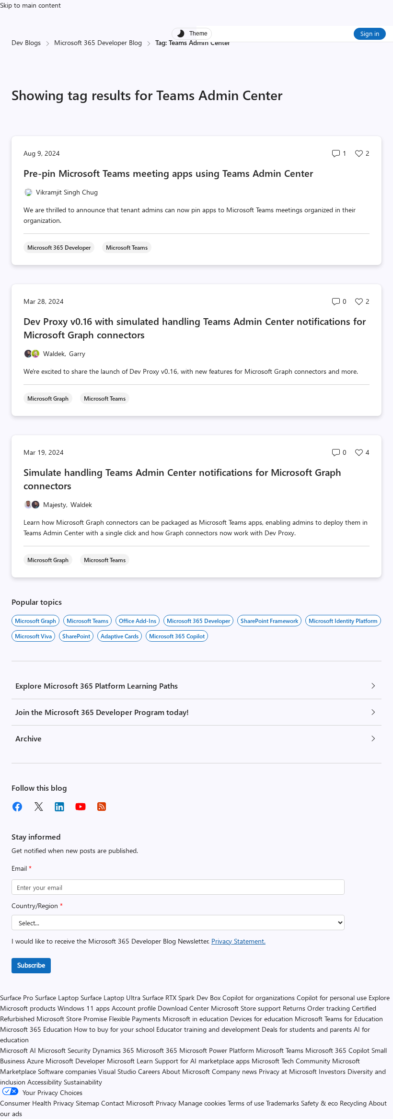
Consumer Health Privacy (37, 1102)
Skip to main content (30, 5)
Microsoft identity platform (343, 620)
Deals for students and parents (307, 1029)
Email (22, 868)
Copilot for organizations (258, 997)
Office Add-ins (137, 620)
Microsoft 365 (156, 1050)
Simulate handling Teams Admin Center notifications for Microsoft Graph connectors (182, 478)
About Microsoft (186, 1071)
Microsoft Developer (75, 1060)
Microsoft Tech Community (291, 1060)
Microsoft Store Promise (71, 1018)
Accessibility (44, 1081)
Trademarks (282, 1102)
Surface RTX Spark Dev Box (181, 997)
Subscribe (31, 964)
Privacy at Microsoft (288, 1071)
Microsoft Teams (87, 620)
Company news (234, 1071)
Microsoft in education (195, 1018)
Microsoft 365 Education (36, 1029)
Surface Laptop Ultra (110, 997)
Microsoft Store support (246, 1008)
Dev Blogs (26, 42)
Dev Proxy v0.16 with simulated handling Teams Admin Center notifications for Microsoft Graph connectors (194, 327)
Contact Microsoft (127, 1102)
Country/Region (37, 905)
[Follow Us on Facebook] (17, 806)
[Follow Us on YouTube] (80, 806)
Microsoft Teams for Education (339, 1018)
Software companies (67, 1071)
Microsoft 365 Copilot (177, 636)
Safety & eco (319, 1102)
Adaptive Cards (120, 636)
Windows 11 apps (84, 1008)
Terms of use (246, 1102)
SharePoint (76, 636)
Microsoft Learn (130, 1060)
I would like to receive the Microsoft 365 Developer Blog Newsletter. (139, 941)
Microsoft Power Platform (216, 1050)
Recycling (353, 1102)
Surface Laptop (57, 997)
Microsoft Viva (33, 636)
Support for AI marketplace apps (202, 1060)
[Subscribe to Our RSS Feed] (101, 806)
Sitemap (87, 1102)
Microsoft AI (18, 1050)
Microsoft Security (64, 1050)
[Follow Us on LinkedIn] (59, 806)
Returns (294, 1008)
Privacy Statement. (238, 941)
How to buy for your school (114, 1029)
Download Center (183, 1008)
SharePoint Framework (269, 620)
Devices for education (261, 1018)
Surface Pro (16, 997)
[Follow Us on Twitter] (38, 806)
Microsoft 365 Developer (198, 620)
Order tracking (328, 1008)
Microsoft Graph (35, 620)
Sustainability (83, 1081)
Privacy (167, 1102)
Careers (149, 1071)
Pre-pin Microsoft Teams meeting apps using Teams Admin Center (168, 172)
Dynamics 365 (113, 1050)
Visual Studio (117, 1071)
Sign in (369, 33)
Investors (332, 1071)
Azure (35, 1060)
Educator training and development (208, 1029)
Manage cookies (202, 1102)
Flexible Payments (135, 1018)
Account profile (134, 1008)
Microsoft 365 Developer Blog (98, 42)
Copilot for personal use (332, 997)
